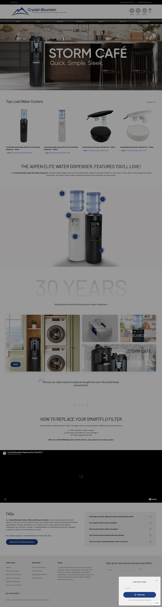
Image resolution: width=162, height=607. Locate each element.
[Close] (157, 580)
